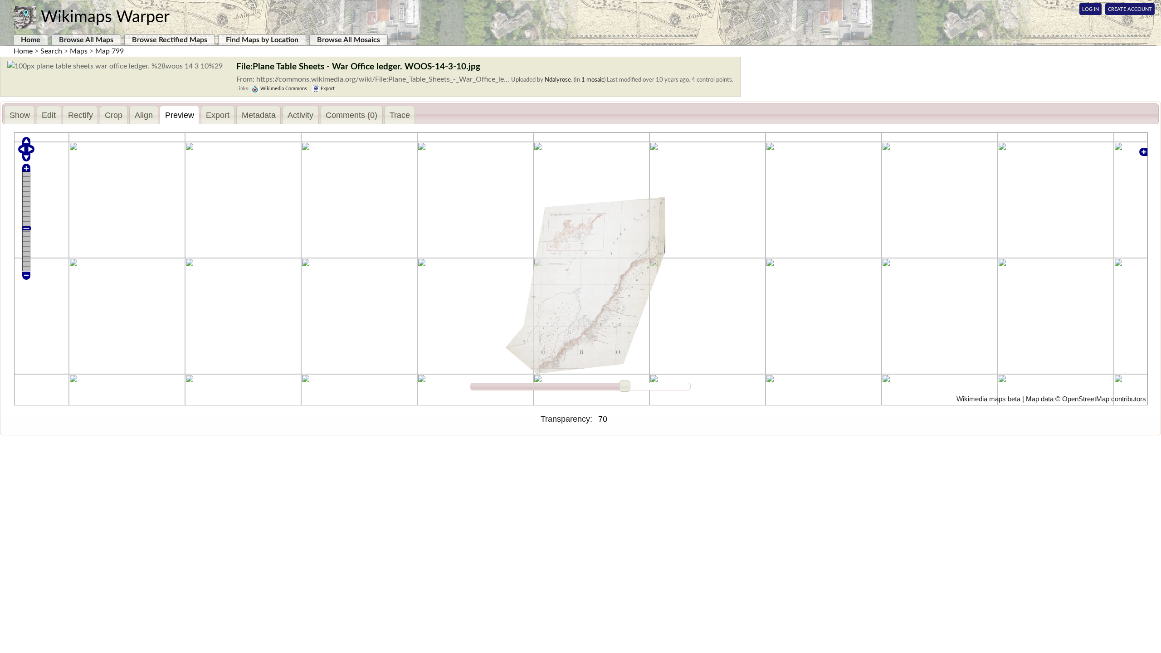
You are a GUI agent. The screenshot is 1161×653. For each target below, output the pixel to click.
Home (30, 40)
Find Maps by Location (262, 40)
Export (327, 88)
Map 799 (109, 51)
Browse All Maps (86, 40)
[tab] (19, 115)
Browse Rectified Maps (169, 40)
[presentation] (19, 115)
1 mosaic (592, 80)
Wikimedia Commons (283, 88)
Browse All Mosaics (348, 40)
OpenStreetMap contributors (1104, 399)
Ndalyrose (558, 80)
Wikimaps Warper (105, 17)
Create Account (1130, 9)
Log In (1090, 9)
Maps (79, 51)
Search (51, 51)
